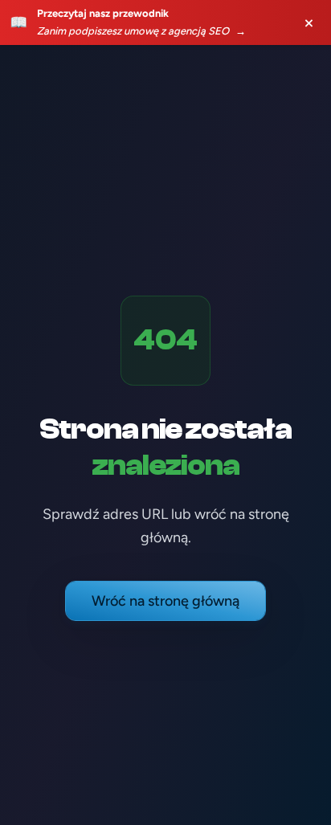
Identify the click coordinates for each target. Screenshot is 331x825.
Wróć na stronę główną (165, 601)
